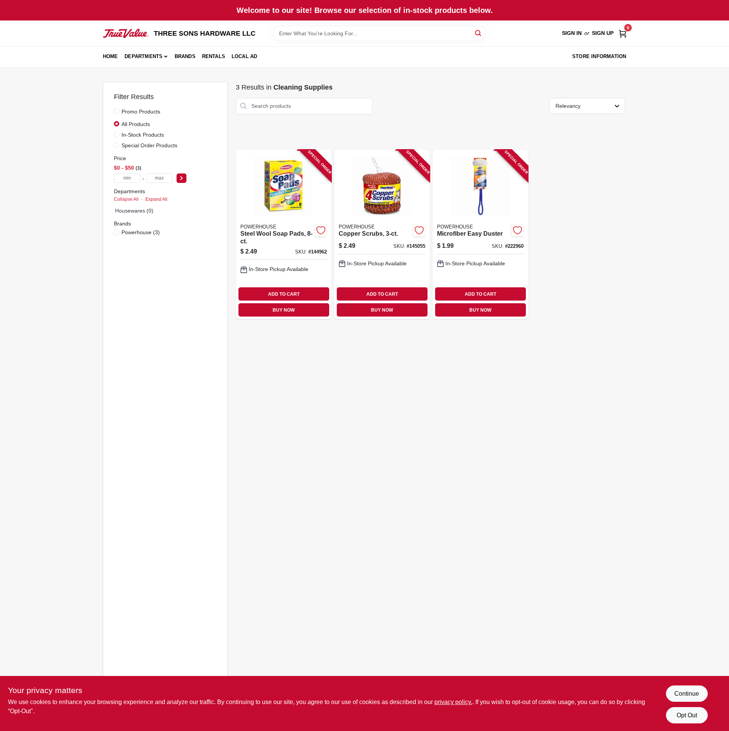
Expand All (156, 199)
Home (110, 56)
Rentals (213, 56)
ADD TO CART (284, 294)
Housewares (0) (134, 211)
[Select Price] (181, 178)
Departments (144, 56)
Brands (185, 56)
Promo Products (141, 111)
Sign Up (603, 33)
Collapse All (126, 199)
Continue (686, 693)
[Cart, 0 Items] (622, 33)
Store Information (599, 56)
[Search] (478, 33)
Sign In (572, 33)
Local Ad (244, 56)
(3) (141, 232)
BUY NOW (284, 310)
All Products (136, 124)
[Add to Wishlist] (321, 230)
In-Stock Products (143, 135)
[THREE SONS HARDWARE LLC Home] (125, 33)
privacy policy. (453, 702)
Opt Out (687, 715)
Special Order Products (149, 145)
